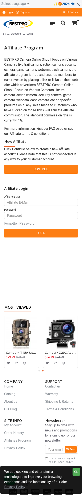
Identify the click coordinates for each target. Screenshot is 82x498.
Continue (41, 169)
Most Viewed (17, 307)
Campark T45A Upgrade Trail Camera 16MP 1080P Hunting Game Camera (21, 353)
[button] (39, 370)
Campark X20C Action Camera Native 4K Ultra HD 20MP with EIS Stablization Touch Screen (60, 353)
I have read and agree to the (62, 460)
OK (76, 472)
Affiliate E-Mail (12, 196)
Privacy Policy (14, 487)
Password (10, 209)
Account (16, 33)
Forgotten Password (19, 223)
